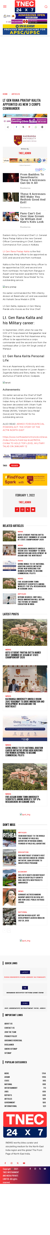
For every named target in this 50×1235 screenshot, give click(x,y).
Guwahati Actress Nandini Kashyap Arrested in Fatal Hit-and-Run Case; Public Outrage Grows (31, 898)
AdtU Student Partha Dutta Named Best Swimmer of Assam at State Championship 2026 (32, 537)
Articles (16, 93)
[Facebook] (16, 127)
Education (23, 852)
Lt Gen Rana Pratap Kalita (16, 251)
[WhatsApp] (35, 127)
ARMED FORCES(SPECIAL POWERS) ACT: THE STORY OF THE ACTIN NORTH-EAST (24, 427)
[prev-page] (4, 930)
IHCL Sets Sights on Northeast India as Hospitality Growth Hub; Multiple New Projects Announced (31, 878)
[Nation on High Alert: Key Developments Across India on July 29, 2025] (9, 916)
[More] (42, 127)
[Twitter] (23, 127)
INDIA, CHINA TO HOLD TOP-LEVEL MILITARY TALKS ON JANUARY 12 (24, 443)
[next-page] (9, 930)
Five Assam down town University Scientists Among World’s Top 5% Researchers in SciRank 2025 (32, 585)
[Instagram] (22, 509)
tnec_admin (25, 153)
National (22, 912)
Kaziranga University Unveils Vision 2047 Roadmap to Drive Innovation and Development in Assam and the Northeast (32, 552)
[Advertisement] (25, 62)
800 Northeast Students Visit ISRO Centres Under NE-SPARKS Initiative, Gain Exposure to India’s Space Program (31, 859)
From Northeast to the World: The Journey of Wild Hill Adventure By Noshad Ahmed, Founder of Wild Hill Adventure (31, 839)
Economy (22, 872)
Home (5, 93)
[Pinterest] (29, 127)
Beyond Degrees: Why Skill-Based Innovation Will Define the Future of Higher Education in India (31, 600)
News (20, 532)
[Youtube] (33, 509)
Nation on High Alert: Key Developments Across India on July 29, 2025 (31, 918)
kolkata (14, 465)
